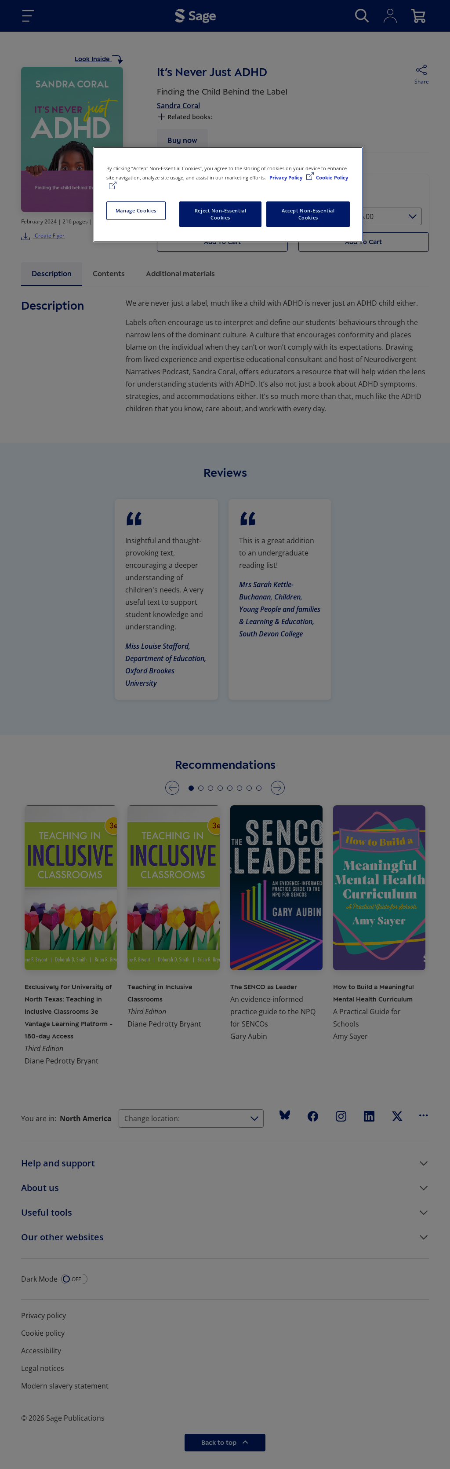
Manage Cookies (136, 210)
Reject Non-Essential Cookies (220, 214)
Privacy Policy (286, 177)
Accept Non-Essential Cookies (308, 214)
